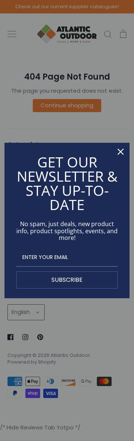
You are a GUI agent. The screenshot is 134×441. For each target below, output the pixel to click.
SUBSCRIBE (67, 279)
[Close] (121, 152)
